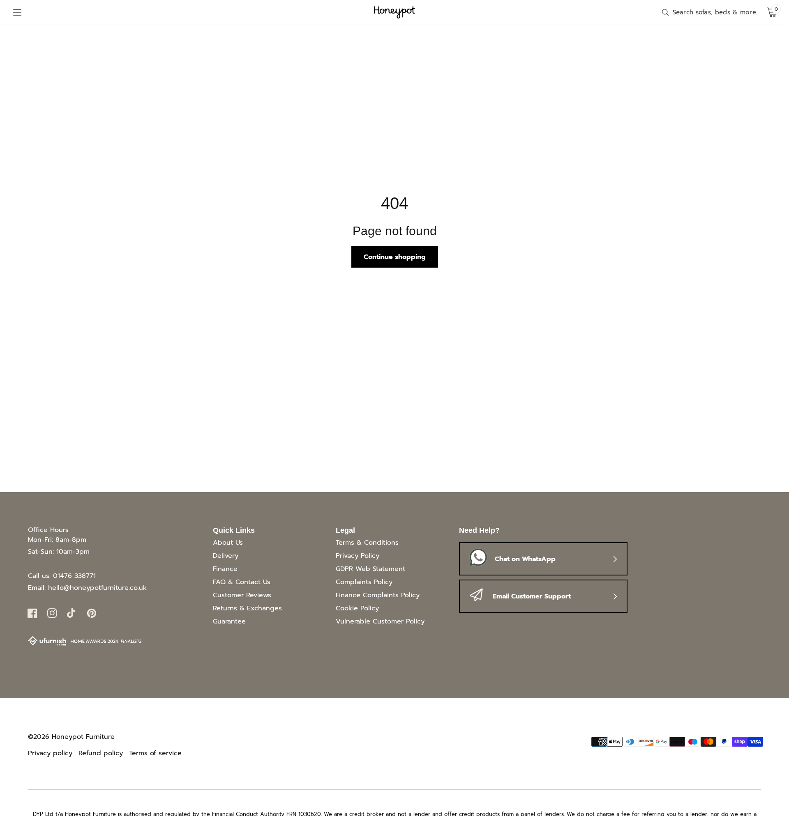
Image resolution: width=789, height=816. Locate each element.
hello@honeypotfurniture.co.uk (97, 588)
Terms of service (155, 753)
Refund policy (100, 753)
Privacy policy (50, 753)
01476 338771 (74, 576)
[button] (17, 12)
